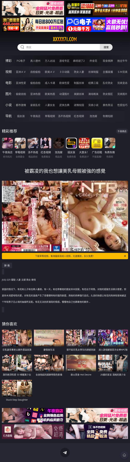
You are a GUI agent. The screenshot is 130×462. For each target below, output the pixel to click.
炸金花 (93, 61)
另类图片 (122, 94)
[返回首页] (124, 455)
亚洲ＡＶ (21, 72)
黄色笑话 (108, 105)
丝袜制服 (93, 72)
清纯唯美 (93, 94)
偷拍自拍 (35, 83)
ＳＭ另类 (122, 72)
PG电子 (21, 61)
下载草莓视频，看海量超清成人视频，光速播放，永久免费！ (65, 255)
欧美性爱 (64, 83)
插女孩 (21, 116)
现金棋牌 (108, 61)
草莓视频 (50, 116)
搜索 (106, 47)
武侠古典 (64, 105)
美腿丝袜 (79, 94)
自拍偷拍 (35, 72)
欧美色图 (50, 94)
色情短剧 (108, 116)
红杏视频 (79, 116)
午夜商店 (35, 116)
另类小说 (93, 105)
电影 (8, 83)
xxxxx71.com (65, 39)
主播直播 (108, 72)
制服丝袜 (79, 83)
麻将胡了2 (79, 61)
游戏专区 (64, 61)
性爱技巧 (122, 105)
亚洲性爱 (21, 83)
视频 (8, 72)
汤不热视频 (64, 116)
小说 (8, 105)
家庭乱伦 (35, 105)
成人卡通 (50, 83)
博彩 (8, 61)
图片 (8, 94)
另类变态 (122, 83)
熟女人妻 (79, 72)
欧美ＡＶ (50, 72)
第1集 (7, 265)
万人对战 (50, 61)
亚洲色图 (35, 94)
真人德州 (35, 61)
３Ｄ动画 (64, 72)
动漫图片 (64, 94)
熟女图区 (108, 94)
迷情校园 (79, 105)
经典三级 (93, 83)
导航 (8, 116)
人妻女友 (50, 105)
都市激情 (21, 105)
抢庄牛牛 (122, 61)
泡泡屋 (93, 116)
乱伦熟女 (108, 83)
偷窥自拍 (21, 94)
